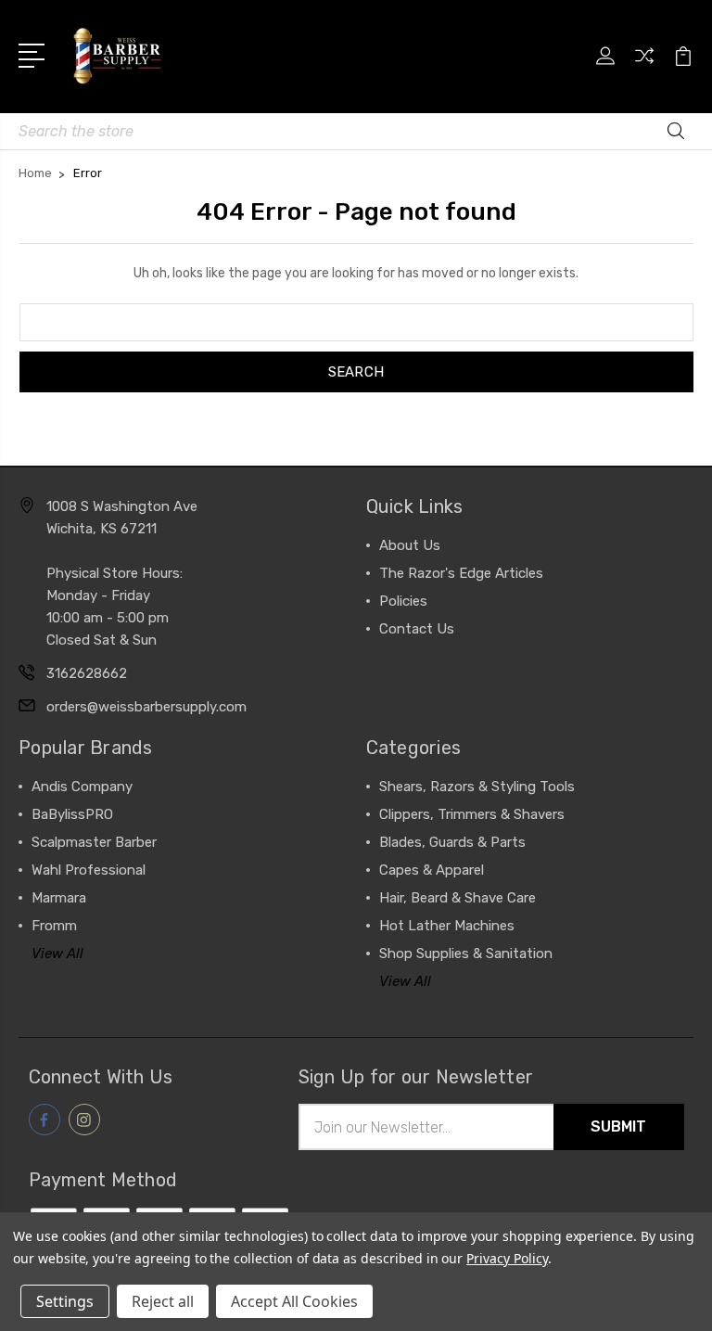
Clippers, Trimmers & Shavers (472, 814)
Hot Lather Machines (447, 925)
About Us (409, 545)
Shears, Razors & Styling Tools (477, 786)
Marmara (59, 897)
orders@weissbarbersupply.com (146, 706)
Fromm (54, 925)
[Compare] (644, 66)
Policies (403, 601)
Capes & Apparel (431, 870)
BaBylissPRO (72, 814)
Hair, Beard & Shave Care (457, 897)
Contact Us (416, 629)
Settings (65, 1301)
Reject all (163, 1301)
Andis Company (82, 786)
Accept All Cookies (294, 1301)
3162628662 (86, 673)
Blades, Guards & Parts (452, 842)
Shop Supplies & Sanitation (466, 953)
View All (57, 953)
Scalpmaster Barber (94, 842)
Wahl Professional (89, 870)
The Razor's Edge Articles (461, 573)
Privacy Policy (506, 1258)
